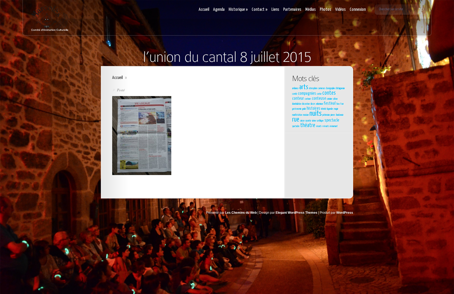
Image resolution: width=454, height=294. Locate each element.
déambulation (296, 104)
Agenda (219, 9)
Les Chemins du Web (241, 213)
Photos (325, 9)
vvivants (325, 126)
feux (338, 104)
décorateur (306, 104)
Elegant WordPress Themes (296, 213)
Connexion (358, 9)
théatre (307, 125)
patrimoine (326, 115)
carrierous (321, 88)
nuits (315, 113)
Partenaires (292, 9)
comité (294, 94)
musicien (306, 115)
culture (335, 99)
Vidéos (340, 9)
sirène (314, 120)
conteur (298, 98)
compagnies (307, 93)
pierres (333, 115)
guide (304, 109)
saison (302, 120)
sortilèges (320, 120)
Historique (238, 9)
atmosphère (313, 88)
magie (336, 109)
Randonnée (339, 115)
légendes (330, 109)
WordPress (344, 213)
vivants (319, 126)
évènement (334, 126)
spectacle (331, 120)
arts (303, 87)
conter (319, 94)
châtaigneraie (340, 88)
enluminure (319, 104)
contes (329, 93)
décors (313, 104)
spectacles (296, 126)
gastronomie (296, 109)
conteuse (319, 98)
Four (342, 104)
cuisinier (329, 99)
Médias (310, 9)
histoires (313, 108)
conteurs (308, 99)
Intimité (323, 109)
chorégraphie (330, 88)
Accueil (204, 9)
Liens (275, 9)
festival (330, 103)
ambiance (295, 88)
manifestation (297, 115)
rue (295, 120)
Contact (259, 9)
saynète (308, 120)
